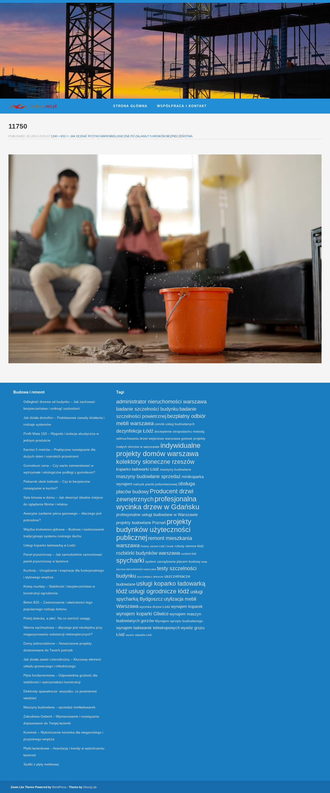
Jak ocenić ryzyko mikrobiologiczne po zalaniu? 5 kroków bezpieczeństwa (131, 136)
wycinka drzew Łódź (154, 607)
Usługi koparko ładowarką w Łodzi (49, 545)
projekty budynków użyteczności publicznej (153, 529)
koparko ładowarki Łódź (137, 469)
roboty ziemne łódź (189, 546)
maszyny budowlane (175, 469)
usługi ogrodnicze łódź (159, 591)
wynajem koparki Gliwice (142, 613)
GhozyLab (90, 787)
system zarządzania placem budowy (173, 561)
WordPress (59, 787)
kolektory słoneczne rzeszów (155, 461)
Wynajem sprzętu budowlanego (179, 621)
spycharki (130, 560)
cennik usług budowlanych (175, 424)
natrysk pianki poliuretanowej (155, 484)
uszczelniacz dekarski (150, 576)
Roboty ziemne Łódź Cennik (157, 546)
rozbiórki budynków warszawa (148, 553)
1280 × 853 (58, 136)
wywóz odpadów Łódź (139, 634)
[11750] (165, 258)
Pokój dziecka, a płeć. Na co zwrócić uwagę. (57, 618)
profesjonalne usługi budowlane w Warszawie (157, 514)
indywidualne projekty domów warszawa (158, 449)
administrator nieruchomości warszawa (161, 402)
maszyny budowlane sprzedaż (148, 476)
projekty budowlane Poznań (141, 522)
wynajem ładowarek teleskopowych (148, 628)
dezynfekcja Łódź (134, 431)
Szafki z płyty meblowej (41, 764)
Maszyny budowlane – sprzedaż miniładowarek (59, 707)
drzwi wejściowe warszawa (160, 438)
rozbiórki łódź (189, 553)
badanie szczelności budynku (147, 409)
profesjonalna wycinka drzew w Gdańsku (157, 503)
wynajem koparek (187, 606)
